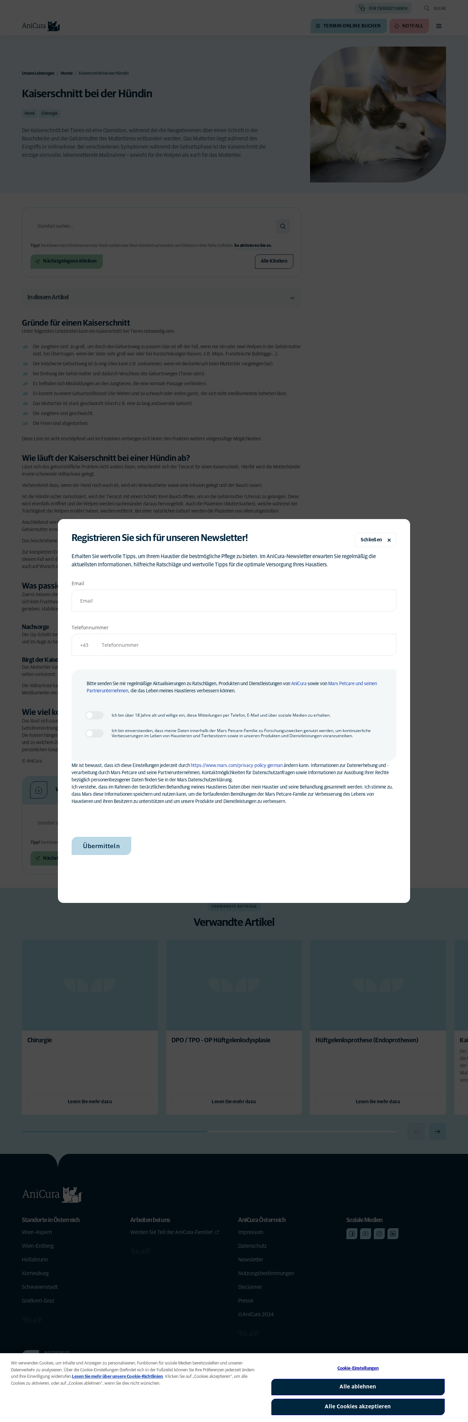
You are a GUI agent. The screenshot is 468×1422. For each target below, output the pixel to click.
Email (78, 583)
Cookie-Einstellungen (358, 1368)
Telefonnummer (90, 627)
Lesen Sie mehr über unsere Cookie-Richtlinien (117, 1376)
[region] (234, 1387)
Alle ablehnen (358, 1386)
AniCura (299, 683)
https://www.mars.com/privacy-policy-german (237, 765)
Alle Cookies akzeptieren (358, 1406)
